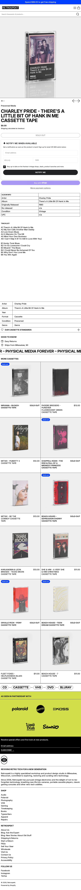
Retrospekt (11, 882)
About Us (5, 830)
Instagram (5, 873)
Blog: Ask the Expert (10, 833)
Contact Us (6, 855)
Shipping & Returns (9, 838)
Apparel (4, 817)
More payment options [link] (40, 188)
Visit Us (4, 852)
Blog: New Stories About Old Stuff (16, 835)
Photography (7, 800)
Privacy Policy (7, 857)
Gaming (4, 806)
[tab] (1, 100)
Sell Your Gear (7, 846)
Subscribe (6, 750)
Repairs (4, 819)
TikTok (4, 876)
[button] (78, 7)
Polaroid (4, 797)
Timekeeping (6, 808)
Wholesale (5, 849)
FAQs (3, 844)
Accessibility (6, 860)
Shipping (4, 128)
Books (4, 811)
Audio (3, 795)
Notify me (40, 172)
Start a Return (7, 841)
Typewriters (6, 814)
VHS (3, 803)
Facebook (5, 870)
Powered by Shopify (8, 885)
